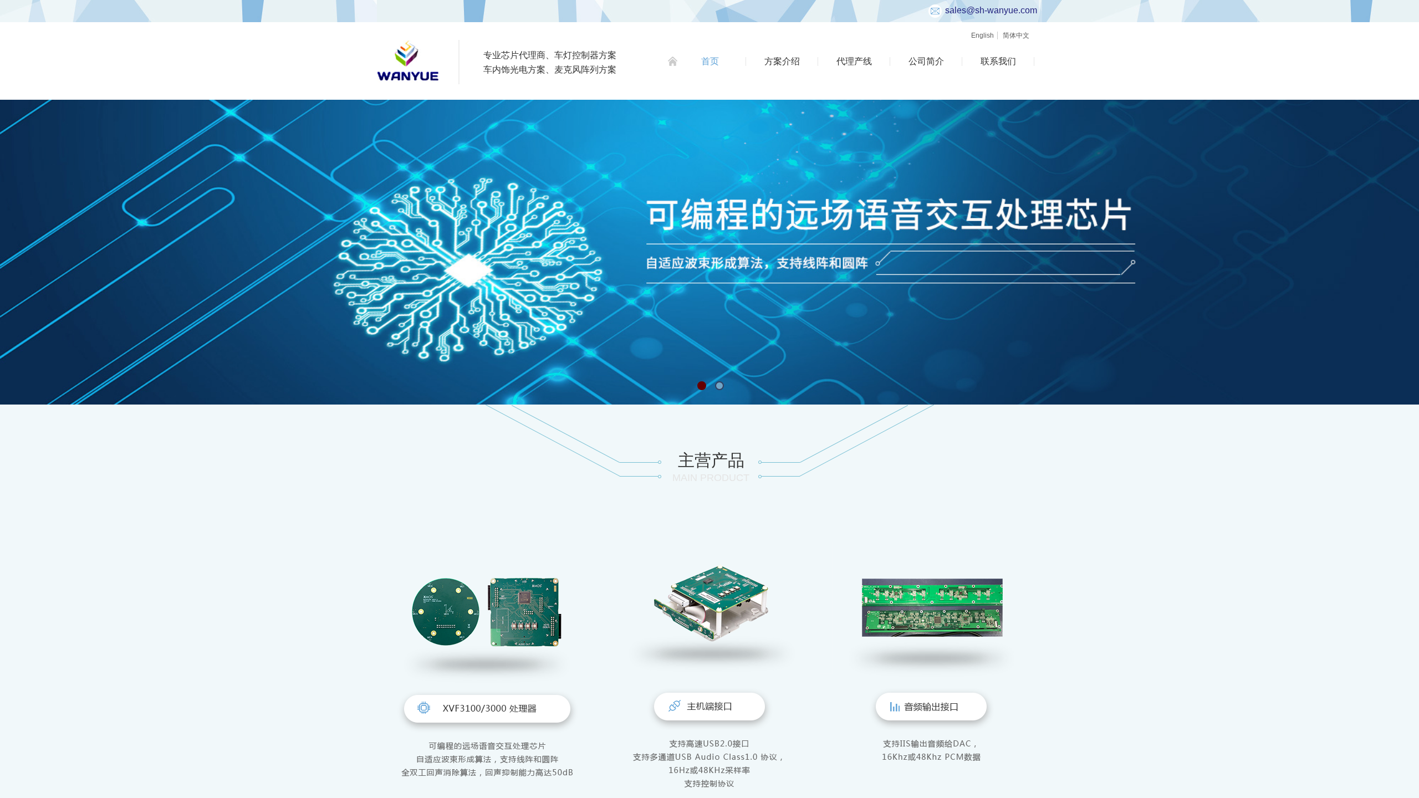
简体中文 (1016, 35)
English (982, 35)
